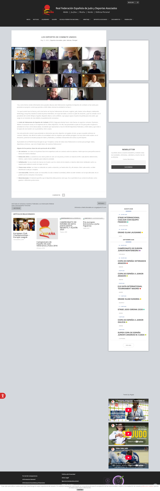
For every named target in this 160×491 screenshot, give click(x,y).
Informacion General (28, 479)
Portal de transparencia (29, 476)
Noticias (36, 19)
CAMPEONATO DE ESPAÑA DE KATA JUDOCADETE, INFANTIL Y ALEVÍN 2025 (69, 226)
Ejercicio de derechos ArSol (70, 481)
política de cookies (147, 486)
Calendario (45, 19)
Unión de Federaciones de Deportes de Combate (33, 122)
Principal (74, 40)
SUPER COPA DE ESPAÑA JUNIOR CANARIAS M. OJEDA (131, 333)
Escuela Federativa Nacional (69, 19)
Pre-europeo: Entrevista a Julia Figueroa (91, 224)
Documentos (115, 19)
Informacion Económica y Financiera (33, 483)
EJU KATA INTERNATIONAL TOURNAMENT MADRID (130, 287)
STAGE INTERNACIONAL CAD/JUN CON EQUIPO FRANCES (129, 219)
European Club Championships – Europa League (21, 235)
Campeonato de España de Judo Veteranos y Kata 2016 (47, 244)
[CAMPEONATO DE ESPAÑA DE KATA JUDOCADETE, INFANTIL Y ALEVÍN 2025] (70, 218)
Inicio (28, 19)
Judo (64, 40)
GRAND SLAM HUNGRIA (128, 299)
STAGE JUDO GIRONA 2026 (130, 309)
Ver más (128, 345)
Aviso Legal (65, 478)
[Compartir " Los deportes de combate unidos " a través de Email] (63, 195)
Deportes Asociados (100, 19)
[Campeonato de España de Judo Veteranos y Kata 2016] (47, 228)
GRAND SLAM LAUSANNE (129, 232)
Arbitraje (86, 19)
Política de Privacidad (68, 474)
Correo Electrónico (128, 159)
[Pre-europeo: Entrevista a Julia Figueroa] (93, 218)
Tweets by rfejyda (128, 394)
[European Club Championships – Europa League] (24, 224)
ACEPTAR (80, 489)
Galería (54, 19)
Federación (128, 19)
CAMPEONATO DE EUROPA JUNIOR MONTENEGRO (130, 249)
